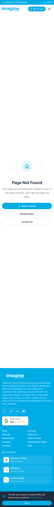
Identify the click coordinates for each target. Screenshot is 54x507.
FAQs (30, 445)
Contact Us (27, 221)
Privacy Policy (36, 497)
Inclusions (6, 442)
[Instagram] (11, 411)
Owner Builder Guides (37, 442)
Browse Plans (27, 214)
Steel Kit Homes (35, 438)
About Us (6, 434)
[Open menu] (49, 9)
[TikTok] (17, 411)
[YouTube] (23, 411)
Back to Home (29, 206)
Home (4, 431)
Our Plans (32, 431)
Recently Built (8, 438)
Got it (27, 503)
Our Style (6, 445)
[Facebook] (4, 411)
